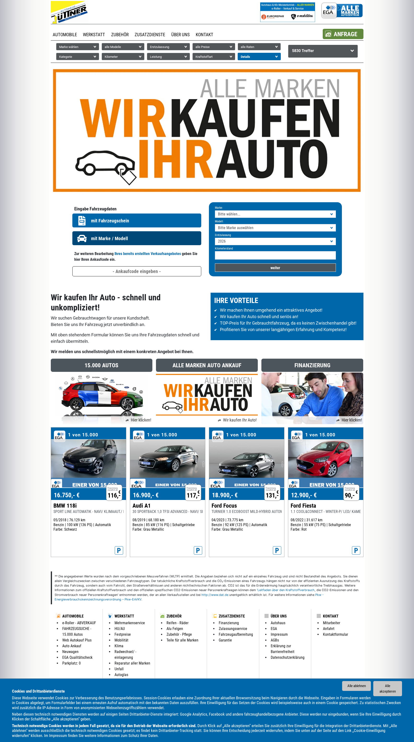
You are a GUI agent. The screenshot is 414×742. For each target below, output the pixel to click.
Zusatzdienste (232, 616)
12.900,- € (304, 495)
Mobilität (121, 640)
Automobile (73, 616)
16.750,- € (67, 495)
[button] (343, 34)
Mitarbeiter (331, 623)
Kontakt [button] (204, 34)
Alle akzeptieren (388, 689)
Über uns (279, 616)
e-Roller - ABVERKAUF (79, 623)
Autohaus (278, 623)
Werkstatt (124, 616)
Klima (119, 646)
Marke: (219, 207)
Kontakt (331, 616)
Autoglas (121, 674)
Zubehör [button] (120, 34)
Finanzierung (229, 623)
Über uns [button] (180, 34)
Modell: (219, 221)
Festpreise (123, 634)
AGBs (275, 640)
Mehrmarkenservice (130, 623)
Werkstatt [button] (94, 34)
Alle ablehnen (356, 686)
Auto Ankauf (71, 646)
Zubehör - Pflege (179, 634)
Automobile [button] (65, 34)
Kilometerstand (224, 248)
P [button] (119, 550)
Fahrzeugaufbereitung (236, 634)
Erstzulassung (223, 235)
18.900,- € (225, 495)
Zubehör (174, 616)
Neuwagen (70, 651)
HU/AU (120, 628)
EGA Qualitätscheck (77, 657)
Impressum (58, 735)
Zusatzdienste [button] (150, 34)
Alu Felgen (175, 628)
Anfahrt (328, 628)
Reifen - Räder (178, 623)
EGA (274, 628)
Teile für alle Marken (182, 640)
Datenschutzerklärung (288, 657)
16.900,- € (146, 495)
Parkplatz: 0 (71, 663)
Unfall (119, 669)
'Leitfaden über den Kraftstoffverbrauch (286, 590)
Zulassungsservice (233, 628)
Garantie (225, 640)
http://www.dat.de (214, 595)
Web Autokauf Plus (77, 640)
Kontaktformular (335, 634)
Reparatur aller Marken (132, 663)
